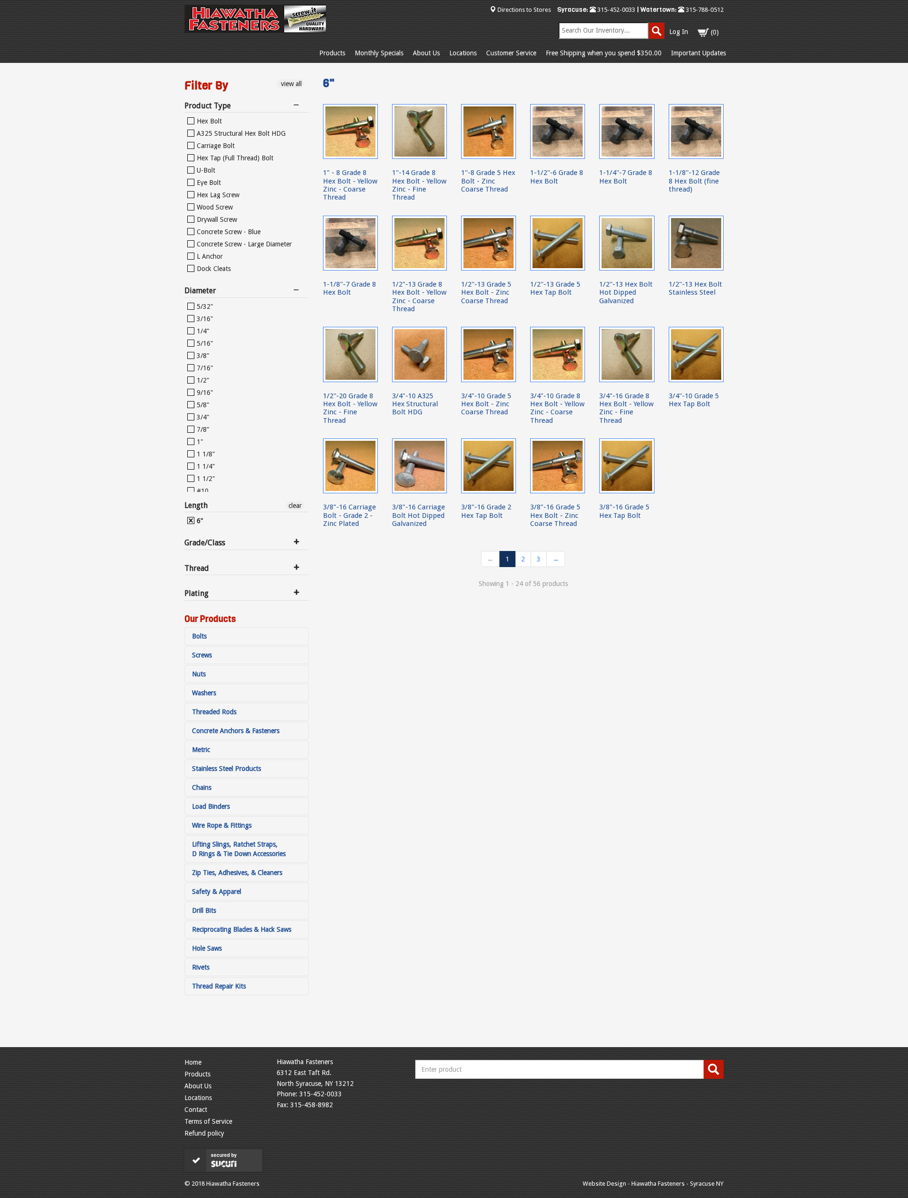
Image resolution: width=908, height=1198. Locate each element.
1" (199, 442)
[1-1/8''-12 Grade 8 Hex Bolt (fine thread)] (696, 131)
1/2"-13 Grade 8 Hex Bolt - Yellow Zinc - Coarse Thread (419, 296)
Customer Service (511, 53)
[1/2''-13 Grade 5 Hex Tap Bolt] (557, 243)
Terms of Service (208, 1121)
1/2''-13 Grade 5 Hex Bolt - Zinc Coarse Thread (486, 292)
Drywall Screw (216, 219)
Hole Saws (207, 948)
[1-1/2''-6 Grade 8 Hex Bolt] (557, 131)
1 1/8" (205, 454)
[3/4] (419, 354)
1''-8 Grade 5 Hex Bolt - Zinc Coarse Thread (488, 180)
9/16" (204, 392)
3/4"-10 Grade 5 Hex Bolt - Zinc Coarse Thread (486, 404)
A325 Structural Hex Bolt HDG (240, 133)
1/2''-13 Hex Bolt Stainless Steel (695, 288)
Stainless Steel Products (226, 768)
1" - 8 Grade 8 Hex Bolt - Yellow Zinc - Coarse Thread (350, 184)
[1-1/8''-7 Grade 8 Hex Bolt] (350, 243)
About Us (426, 53)
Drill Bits (204, 910)
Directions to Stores (524, 9)
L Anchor (209, 256)
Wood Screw (214, 207)
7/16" (204, 368)
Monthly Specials (379, 53)
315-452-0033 (615, 9)
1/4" (202, 331)
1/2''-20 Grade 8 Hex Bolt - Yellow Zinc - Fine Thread (350, 408)
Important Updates (698, 53)
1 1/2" (205, 478)
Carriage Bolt (215, 145)
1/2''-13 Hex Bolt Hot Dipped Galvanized (626, 292)
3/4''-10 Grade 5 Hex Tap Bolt (694, 400)
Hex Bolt (208, 121)
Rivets (201, 967)
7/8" (202, 429)
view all (290, 83)
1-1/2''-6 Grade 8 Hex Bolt (556, 176)
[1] (350, 131)
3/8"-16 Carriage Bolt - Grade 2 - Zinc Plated (349, 515)
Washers (204, 693)
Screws (202, 655)
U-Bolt (205, 170)
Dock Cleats (213, 268)
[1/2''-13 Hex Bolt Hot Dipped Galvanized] (626, 243)
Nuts (199, 674)
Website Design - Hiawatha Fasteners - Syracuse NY (653, 1183)
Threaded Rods (214, 712)
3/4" (202, 417)
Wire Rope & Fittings (222, 825)
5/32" (204, 306)
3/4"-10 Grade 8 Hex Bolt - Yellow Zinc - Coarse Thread (557, 408)
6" (199, 521)
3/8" (202, 355)
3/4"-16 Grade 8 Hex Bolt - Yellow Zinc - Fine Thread (626, 408)
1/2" (202, 380)
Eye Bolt (208, 182)
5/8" (202, 405)
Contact (195, 1109)
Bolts (199, 636)
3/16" (204, 319)
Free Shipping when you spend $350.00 (604, 53)
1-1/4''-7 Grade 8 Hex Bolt (625, 176)
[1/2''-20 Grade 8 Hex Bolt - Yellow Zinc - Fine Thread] (350, 354)
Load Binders (211, 806)
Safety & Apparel (216, 891)
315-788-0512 (704, 9)
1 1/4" (205, 466)
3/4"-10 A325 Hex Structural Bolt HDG (415, 404)
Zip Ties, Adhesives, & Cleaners (237, 872)
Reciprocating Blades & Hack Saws (241, 929)
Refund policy (204, 1133)
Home (192, 1062)
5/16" (204, 343)
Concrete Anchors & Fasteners (235, 731)
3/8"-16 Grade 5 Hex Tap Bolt (624, 511)
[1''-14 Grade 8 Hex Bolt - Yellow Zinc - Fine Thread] (419, 131)
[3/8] (350, 465)
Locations (463, 53)
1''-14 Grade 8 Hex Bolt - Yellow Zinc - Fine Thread (419, 184)
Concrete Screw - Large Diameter (243, 244)
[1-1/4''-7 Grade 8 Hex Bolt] (626, 131)
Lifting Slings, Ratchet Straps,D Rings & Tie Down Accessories (239, 848)
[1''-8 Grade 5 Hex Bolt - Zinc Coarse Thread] (488, 131)
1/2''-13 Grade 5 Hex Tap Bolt (555, 288)
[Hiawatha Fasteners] (255, 19)
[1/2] (419, 243)
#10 (202, 491)
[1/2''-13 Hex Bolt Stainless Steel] (696, 243)
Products (332, 53)
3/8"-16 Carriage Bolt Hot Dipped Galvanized (418, 515)
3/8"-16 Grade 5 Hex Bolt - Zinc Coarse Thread (555, 515)
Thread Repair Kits (219, 986)
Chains (201, 787)
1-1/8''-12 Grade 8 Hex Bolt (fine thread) (694, 180)
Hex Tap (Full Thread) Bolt (234, 158)
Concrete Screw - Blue (228, 232)
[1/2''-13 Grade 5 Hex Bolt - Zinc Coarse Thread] (488, 243)
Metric (201, 749)
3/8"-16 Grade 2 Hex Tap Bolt (486, 511)
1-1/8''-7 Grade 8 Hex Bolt (349, 288)
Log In (678, 31)
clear (295, 505)
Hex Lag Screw (217, 195)
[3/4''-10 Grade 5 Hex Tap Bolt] (696, 354)
